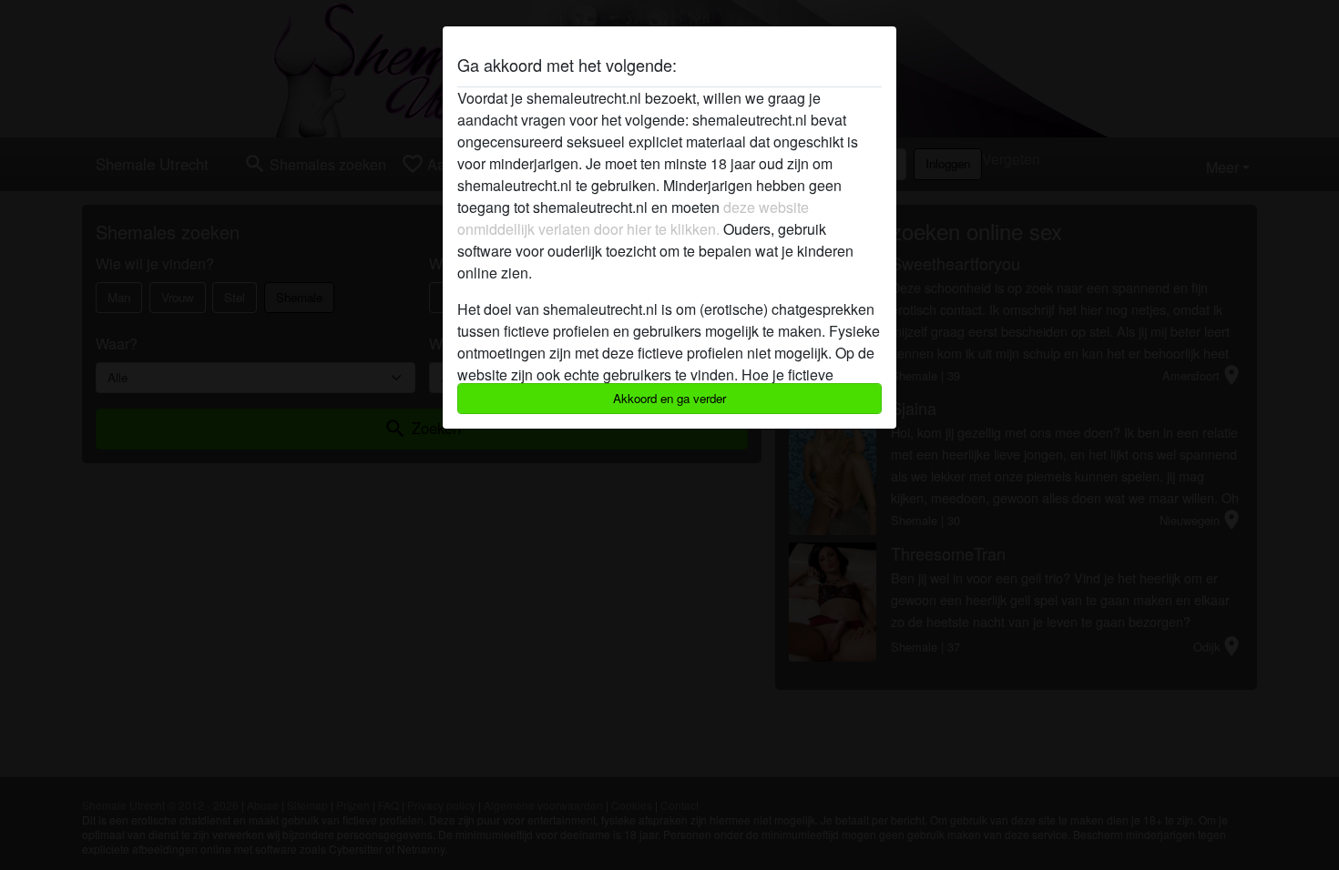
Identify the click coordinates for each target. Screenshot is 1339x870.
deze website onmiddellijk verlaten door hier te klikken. (633, 218)
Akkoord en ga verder (669, 398)
